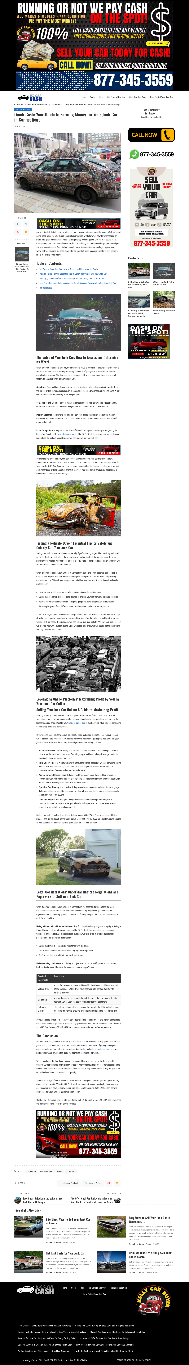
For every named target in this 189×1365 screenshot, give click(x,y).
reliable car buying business (102, 1049)
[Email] (26, 232)
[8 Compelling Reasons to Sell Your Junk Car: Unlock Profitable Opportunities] (139, 299)
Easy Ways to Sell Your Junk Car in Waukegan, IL (149, 1219)
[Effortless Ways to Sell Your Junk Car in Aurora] (28, 1227)
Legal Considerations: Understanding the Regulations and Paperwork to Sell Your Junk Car (77, 283)
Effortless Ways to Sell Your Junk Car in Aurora (68, 1221)
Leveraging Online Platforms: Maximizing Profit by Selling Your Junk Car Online (72, 278)
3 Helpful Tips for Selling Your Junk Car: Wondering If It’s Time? (138, 284)
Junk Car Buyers (55, 1242)
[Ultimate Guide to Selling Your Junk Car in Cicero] (111, 1262)
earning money (46, 1171)
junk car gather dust (77, 723)
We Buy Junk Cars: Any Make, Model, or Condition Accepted (43, 1351)
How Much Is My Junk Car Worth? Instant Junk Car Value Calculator (105, 1344)
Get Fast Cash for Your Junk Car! (66, 1253)
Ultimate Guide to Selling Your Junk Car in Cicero (150, 1255)
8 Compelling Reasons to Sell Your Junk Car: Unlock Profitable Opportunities (138, 313)
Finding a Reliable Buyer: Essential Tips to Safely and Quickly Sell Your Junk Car (73, 274)
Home (83, 97)
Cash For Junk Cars (137, 97)
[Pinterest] (17, 232)
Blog (101, 97)
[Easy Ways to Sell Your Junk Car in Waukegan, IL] (111, 1227)
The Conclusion (45, 288)
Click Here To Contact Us (151, 117)
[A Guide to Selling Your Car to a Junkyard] (164, 299)
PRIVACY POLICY (143, 1360)
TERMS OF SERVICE (125, 1360)
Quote (92, 97)
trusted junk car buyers (67, 434)
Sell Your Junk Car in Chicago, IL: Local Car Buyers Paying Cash (45, 1344)
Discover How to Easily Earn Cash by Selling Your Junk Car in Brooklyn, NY (22, 268)
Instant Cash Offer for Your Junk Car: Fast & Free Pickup (104, 1338)
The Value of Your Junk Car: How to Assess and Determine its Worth (68, 269)
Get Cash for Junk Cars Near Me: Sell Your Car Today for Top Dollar (47, 1338)
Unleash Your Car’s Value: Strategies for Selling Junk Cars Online (117, 1332)
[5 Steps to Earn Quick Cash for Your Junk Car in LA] (164, 271)
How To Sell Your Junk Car (161, 97)
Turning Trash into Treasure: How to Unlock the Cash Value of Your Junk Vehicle (52, 1332)
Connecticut (32, 1171)
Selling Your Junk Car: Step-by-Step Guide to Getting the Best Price (104, 1325)
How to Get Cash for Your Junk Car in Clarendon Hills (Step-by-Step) (103, 1351)
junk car (60, 1171)
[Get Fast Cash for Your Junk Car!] (28, 1262)
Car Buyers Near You (116, 97)
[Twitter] (26, 224)
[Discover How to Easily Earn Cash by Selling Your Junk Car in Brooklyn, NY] (22, 254)
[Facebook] (17, 224)
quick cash (71, 1171)
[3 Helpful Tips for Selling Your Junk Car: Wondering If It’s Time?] (139, 271)
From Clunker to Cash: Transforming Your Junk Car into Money (44, 1325)
